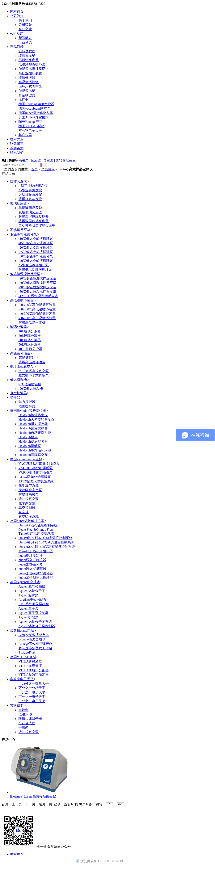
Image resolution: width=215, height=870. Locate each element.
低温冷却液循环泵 (31, 64)
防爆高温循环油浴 (31, 362)
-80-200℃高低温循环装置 (37, 318)
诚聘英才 (17, 148)
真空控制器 (26, 507)
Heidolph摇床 (28, 437)
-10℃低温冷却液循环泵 (35, 238)
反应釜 (36, 160)
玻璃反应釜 (26, 55)
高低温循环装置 (30, 73)
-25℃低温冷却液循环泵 (35, 252)
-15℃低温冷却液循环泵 (35, 243)
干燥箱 (23, 727)
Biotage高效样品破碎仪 (35, 644)
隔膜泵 (23, 160)
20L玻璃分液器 (29, 335)
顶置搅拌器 (26, 406)
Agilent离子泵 (28, 608)
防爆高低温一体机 (31, 322)
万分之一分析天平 (31, 688)
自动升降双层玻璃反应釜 (36, 225)
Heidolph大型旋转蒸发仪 (36, 419)
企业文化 (25, 29)
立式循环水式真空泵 (33, 375)
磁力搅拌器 (26, 402)
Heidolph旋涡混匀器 (33, 441)
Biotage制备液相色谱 (33, 635)
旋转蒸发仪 (26, 51)
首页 (34, 169)
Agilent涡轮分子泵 (31, 591)
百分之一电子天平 (31, 696)
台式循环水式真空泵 (33, 371)
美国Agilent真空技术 (33, 117)
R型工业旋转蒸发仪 (33, 186)
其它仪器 (25, 135)
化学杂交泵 (26, 503)
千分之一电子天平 (31, 692)
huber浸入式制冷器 (32, 560)
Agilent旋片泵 (28, 595)
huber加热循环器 (30, 564)
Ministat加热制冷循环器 (35, 551)
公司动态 (17, 33)
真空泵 (48, 160)
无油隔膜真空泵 (30, 490)
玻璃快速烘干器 (30, 718)
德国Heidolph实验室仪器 (36, 104)
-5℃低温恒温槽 (29, 384)
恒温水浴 (25, 714)
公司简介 (17, 16)
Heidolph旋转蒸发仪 (33, 415)
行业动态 (25, 42)
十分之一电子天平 (31, 701)
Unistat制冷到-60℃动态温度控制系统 (45, 538)
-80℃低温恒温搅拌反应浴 (37, 291)
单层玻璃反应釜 (30, 208)
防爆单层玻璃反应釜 (33, 216)
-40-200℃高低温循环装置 (37, 313)
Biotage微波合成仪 (32, 639)
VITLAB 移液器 (30, 661)
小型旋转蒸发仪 (30, 190)
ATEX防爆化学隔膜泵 (34, 477)
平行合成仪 (26, 723)
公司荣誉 (25, 24)
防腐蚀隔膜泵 (28, 494)
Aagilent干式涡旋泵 (32, 599)
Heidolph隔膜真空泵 (33, 455)
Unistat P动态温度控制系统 (38, 525)
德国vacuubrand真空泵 (34, 108)
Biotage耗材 (26, 652)
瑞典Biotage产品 (30, 121)
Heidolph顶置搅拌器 (33, 428)
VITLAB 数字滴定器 (33, 674)
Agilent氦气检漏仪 (31, 586)
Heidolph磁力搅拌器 (33, 424)
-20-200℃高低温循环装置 (37, 305)
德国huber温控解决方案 (35, 113)
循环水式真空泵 (30, 86)
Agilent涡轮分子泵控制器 (36, 626)
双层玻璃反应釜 (30, 212)
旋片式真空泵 (28, 499)
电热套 (23, 710)
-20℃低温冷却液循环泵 (35, 247)
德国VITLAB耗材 (31, 126)
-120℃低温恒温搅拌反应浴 (38, 296)
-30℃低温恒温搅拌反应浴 (37, 283)
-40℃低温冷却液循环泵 (35, 260)
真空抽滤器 (26, 95)
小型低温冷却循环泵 (33, 265)
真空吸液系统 (28, 516)
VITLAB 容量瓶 (30, 666)
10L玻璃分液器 (29, 331)
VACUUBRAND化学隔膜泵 (38, 463)
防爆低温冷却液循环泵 (35, 269)
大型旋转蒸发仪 (30, 194)
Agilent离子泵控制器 (33, 613)
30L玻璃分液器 (29, 340)
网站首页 (17, 11)
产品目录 (17, 47)
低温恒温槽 (26, 91)
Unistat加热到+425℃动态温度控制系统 (46, 547)
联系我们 (17, 152)
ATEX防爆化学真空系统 (36, 481)
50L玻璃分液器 (29, 344)
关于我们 (25, 20)
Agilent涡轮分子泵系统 (35, 621)
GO (120, 804)
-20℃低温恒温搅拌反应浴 (37, 278)
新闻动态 (25, 38)
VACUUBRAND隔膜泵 (35, 468)
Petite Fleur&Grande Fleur (36, 529)
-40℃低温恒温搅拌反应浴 (37, 287)
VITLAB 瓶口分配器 (33, 670)
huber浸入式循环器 (32, 569)
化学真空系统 (28, 485)
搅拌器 (23, 99)
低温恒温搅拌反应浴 (33, 69)
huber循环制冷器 (30, 555)
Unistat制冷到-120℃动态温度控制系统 (46, 542)
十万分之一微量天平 (33, 683)
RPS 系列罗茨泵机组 (33, 604)
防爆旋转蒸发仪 (30, 199)
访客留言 (17, 144)
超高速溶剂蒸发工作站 (35, 648)
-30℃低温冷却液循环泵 (35, 256)
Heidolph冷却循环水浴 (34, 450)
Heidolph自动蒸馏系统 (34, 432)
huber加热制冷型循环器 (35, 573)
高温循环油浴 (28, 82)
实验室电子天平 (30, 130)
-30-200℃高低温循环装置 (37, 309)
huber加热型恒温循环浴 (35, 577)
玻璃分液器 (26, 77)
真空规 (23, 512)
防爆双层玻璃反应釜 (33, 221)
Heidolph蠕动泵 (29, 446)
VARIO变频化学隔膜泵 (35, 472)
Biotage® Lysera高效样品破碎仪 (33, 796)
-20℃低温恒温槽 (30, 388)
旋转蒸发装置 (66, 160)
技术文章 (17, 139)
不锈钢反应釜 (28, 60)
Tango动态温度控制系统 (36, 533)
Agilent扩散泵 (28, 617)
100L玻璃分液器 (30, 349)
